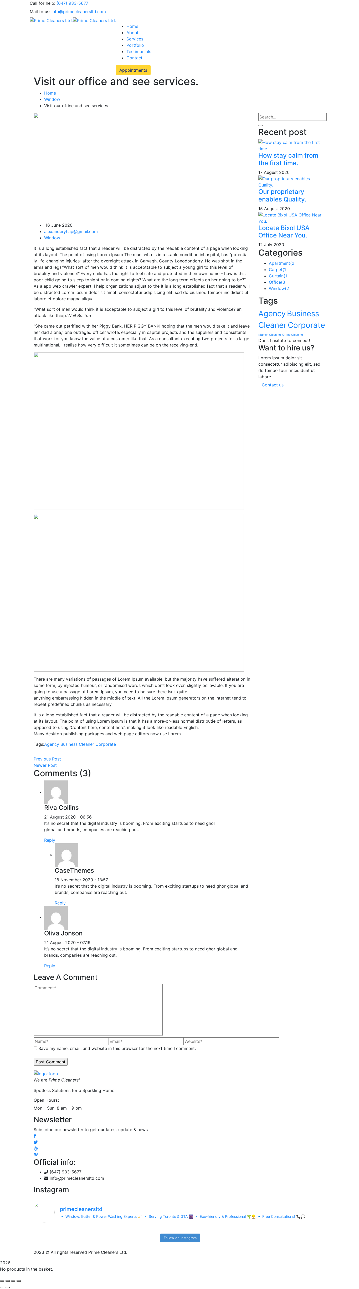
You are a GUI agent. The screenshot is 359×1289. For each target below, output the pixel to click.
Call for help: (42, 3)
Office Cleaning (292, 335)
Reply (49, 840)
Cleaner (86, 744)
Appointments (133, 70)
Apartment (281, 263)
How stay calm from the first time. (288, 159)
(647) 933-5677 (72, 3)
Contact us (273, 384)
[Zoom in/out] (2, 1281)
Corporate (105, 744)
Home (50, 93)
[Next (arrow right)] (8, 1287)
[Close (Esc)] (19, 1281)
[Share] (13, 1281)
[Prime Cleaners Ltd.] (51, 20)
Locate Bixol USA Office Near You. (284, 231)
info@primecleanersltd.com (79, 11)
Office (277, 282)
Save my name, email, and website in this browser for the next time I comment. (117, 1048)
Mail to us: (40, 11)
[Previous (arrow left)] (2, 1287)
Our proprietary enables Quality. (282, 195)
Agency (51, 744)
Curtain (278, 275)
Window (52, 99)
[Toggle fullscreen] (8, 1281)
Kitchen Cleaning (269, 335)
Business (69, 744)
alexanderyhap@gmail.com (71, 231)
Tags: (39, 744)
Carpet (277, 269)
